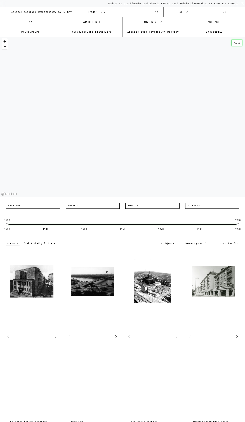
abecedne (226, 243)
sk (181, 11)
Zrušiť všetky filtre (40, 243)
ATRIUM (12, 243)
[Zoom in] (4, 41)
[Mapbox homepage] (9, 194)
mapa (237, 42)
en (224, 11)
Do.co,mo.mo (30, 31)
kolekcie (214, 22)
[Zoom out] (4, 46)
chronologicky (194, 243)
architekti (91, 22)
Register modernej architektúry (41, 11)
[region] (122, 117)
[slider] (7, 224)
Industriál (214, 31)
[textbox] (33, 205)
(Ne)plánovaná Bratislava (92, 31)
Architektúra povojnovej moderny (153, 31)
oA (30, 22)
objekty (150, 22)
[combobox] (119, 12)
